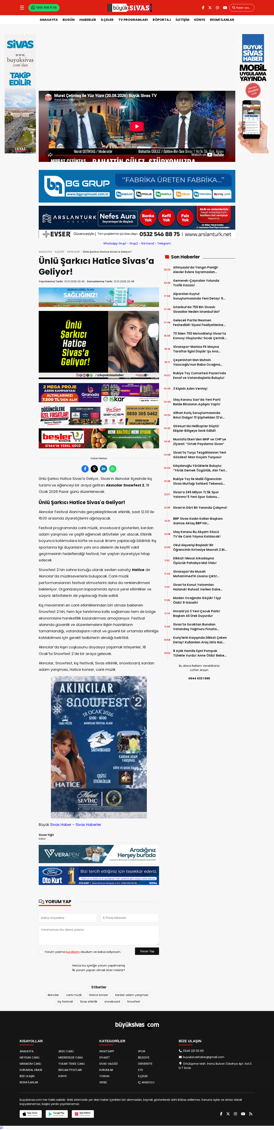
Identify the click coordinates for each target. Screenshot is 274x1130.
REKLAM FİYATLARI (70, 1070)
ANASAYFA (49, 19)
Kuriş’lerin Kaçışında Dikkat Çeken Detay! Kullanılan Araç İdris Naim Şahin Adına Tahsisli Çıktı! (200, 640)
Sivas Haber (60, 824)
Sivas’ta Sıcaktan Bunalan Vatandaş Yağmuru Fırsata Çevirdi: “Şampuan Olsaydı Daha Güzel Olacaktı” (199, 626)
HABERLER (87, 19)
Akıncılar (53, 995)
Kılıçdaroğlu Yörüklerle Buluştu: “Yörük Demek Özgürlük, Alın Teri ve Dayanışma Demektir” (199, 468)
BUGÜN (69, 19)
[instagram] (217, 7)
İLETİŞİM (182, 19)
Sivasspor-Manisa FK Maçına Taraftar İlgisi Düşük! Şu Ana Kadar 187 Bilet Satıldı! (196, 349)
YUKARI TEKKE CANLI (71, 1064)
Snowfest (133, 1002)
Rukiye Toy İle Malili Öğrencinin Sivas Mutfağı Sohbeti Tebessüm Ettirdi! (199, 481)
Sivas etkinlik (88, 1002)
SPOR (141, 1051)
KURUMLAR (106, 1070)
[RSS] (250, 1114)
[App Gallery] (83, 1114)
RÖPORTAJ (162, 19)
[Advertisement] (137, 61)
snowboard (112, 1002)
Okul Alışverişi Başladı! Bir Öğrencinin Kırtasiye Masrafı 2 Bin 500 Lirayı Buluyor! (199, 547)
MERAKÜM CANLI (30, 1064)
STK (140, 1070)
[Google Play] (57, 1114)
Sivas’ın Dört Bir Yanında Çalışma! (200, 507)
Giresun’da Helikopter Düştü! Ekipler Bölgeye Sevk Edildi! (196, 428)
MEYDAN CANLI (29, 1057)
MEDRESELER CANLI (70, 1057)
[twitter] (210, 7)
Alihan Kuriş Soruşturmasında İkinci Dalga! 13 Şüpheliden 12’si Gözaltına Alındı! (197, 415)
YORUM (104, 1076)
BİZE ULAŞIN (27, 1076)
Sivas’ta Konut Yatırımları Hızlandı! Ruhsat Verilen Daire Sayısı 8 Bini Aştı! (196, 587)
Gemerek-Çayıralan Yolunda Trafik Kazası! (196, 282)
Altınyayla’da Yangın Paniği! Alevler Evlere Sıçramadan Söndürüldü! (195, 269)
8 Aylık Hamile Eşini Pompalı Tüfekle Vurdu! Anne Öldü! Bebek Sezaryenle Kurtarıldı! (199, 653)
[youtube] (225, 7)
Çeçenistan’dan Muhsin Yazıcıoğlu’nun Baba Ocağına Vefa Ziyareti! (196, 362)
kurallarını (73, 952)
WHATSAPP (106, 1051)
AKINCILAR (73, 252)
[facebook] (203, 7)
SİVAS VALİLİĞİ (108, 1064)
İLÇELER (107, 19)
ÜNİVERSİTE (145, 1064)
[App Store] (31, 1114)
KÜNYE (199, 19)
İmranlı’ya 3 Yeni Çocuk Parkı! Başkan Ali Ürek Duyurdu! (196, 613)
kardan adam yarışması (131, 995)
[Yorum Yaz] (1, 1128)
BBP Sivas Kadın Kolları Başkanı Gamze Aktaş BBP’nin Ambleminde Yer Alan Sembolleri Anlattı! (199, 521)
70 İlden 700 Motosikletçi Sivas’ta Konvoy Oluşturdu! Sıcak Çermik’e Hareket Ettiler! (200, 335)
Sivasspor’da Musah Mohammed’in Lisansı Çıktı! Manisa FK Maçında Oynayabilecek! (195, 573)
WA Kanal (147, 243)
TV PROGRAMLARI (133, 19)
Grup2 (133, 243)
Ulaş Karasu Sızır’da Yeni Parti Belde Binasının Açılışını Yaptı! (196, 402)
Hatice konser (98, 995)
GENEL (103, 1082)
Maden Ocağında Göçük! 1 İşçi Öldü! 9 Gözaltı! (197, 600)
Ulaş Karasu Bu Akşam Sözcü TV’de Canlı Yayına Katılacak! (197, 534)
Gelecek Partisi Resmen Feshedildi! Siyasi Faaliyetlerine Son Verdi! (198, 322)
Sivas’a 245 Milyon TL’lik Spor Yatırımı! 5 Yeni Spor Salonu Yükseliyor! (196, 494)
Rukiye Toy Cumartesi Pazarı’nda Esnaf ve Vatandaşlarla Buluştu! (199, 375)
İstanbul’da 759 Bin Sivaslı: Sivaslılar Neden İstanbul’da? (196, 309)
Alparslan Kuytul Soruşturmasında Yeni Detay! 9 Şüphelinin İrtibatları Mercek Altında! (198, 296)
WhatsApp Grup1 (114, 243)
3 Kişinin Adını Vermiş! (190, 388)
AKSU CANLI (66, 1051)
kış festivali (65, 1002)
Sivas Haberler (88, 824)
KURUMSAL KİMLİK (31, 1070)
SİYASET (104, 1057)
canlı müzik (74, 995)
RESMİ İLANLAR (222, 19)
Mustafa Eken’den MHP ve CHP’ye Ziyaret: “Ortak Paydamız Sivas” (199, 441)
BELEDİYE (143, 1057)
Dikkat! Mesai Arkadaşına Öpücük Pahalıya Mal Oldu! (195, 560)
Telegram (164, 243)
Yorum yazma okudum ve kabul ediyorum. (83, 952)
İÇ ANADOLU (146, 1082)
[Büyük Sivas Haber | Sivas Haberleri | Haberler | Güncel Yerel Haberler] (130, 7)
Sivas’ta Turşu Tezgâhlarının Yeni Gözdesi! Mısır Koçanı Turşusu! (199, 454)
